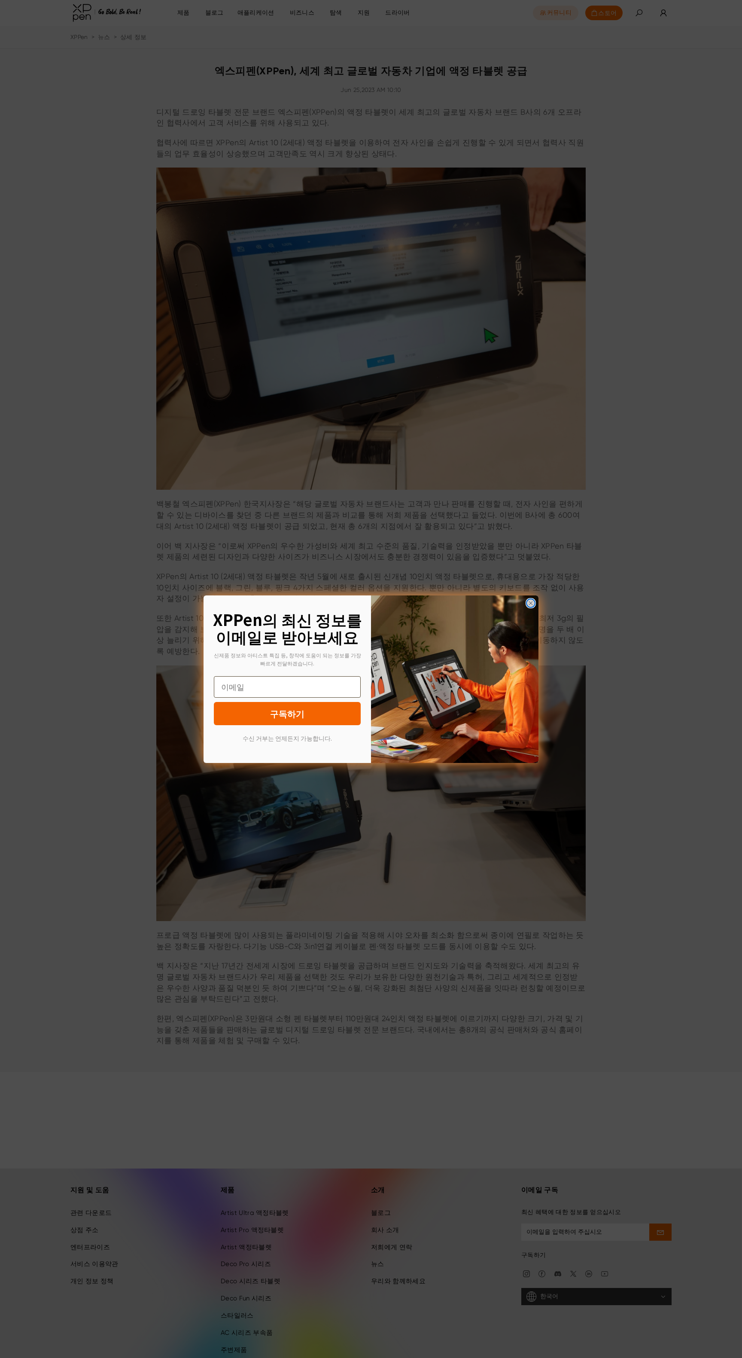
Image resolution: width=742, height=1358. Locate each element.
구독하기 (287, 713)
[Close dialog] (530, 603)
